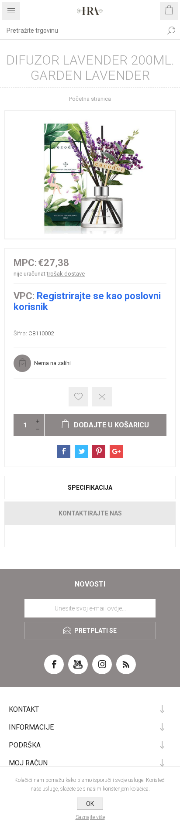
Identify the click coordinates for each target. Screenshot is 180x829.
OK (90, 803)
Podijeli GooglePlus (116, 451)
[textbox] (81, 30)
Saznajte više (90, 817)
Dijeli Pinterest (98, 451)
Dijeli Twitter (81, 451)
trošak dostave (66, 273)
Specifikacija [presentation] (90, 487)
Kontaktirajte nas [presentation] (90, 513)
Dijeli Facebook (63, 451)
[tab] (90, 487)
